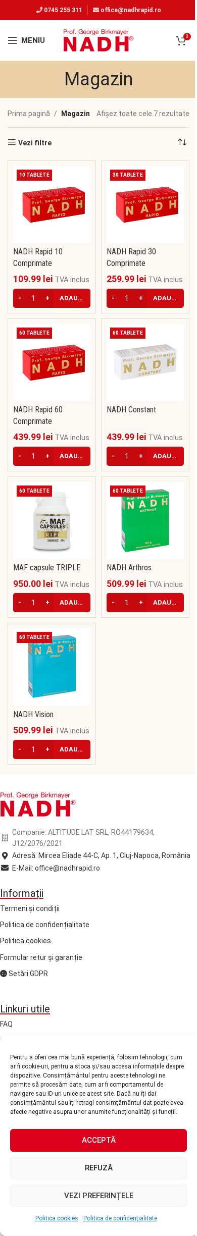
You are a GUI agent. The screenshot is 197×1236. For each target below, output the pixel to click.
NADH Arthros (129, 567)
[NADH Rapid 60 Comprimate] (51, 362)
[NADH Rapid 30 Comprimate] (145, 204)
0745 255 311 (63, 10)
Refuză (99, 1167)
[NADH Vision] (51, 667)
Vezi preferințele (98, 1195)
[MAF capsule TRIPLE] (51, 520)
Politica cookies (56, 1218)
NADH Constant (131, 409)
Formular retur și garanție (41, 957)
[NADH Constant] (145, 362)
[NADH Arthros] (145, 520)
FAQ (6, 1024)
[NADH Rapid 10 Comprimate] (51, 204)
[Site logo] (98, 40)
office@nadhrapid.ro (131, 10)
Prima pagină (29, 114)
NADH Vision (33, 714)
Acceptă (99, 1140)
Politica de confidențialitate (120, 1218)
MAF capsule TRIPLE (46, 567)
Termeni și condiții (30, 908)
